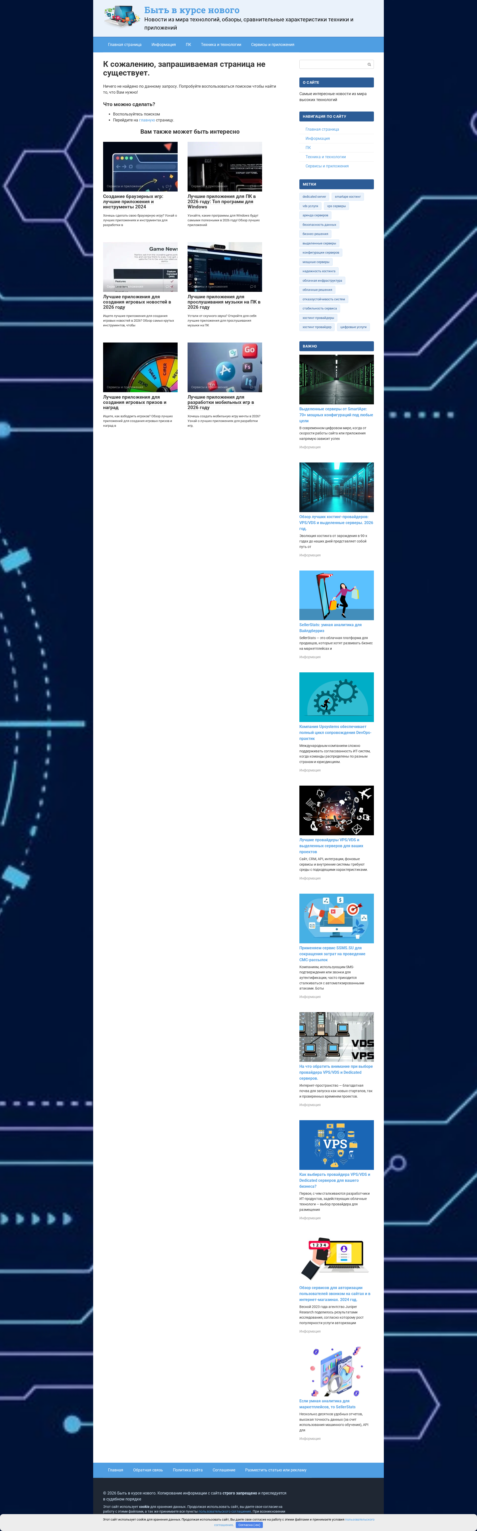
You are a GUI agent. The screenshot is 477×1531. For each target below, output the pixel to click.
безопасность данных (319, 225)
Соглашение (224, 1470)
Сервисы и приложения (272, 44)
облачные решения (317, 290)
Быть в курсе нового (191, 10)
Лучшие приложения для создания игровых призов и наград (134, 402)
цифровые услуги (353, 327)
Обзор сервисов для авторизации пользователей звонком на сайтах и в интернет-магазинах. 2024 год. (334, 1293)
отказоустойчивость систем (324, 299)
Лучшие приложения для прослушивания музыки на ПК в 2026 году (224, 302)
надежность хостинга (319, 271)
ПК (188, 44)
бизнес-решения (315, 234)
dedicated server (314, 196)
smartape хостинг (348, 196)
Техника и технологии (221, 44)
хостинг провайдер (317, 327)
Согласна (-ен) (249, 1525)
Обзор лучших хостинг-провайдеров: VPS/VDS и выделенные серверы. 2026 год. (336, 522)
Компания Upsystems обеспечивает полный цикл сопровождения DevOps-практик (335, 732)
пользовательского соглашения (225, 1511)
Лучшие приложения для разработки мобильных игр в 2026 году (221, 402)
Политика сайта (188, 1470)
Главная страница (125, 44)
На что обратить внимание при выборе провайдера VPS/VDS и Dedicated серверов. (336, 1072)
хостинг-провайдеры (318, 318)
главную (147, 120)
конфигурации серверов (321, 252)
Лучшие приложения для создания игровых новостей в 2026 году (137, 302)
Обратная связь (148, 1470)
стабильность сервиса (320, 308)
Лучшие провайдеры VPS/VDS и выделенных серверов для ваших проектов (331, 846)
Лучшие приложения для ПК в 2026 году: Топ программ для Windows (222, 201)
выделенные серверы (319, 243)
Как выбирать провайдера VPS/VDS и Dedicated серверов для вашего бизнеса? (334, 1180)
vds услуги (310, 206)
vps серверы (336, 206)
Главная (115, 1470)
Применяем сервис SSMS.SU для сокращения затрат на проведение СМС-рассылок (332, 954)
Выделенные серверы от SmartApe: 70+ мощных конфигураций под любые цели (336, 415)
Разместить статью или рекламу (276, 1470)
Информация (164, 44)
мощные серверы (316, 262)
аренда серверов (315, 215)
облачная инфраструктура (322, 280)
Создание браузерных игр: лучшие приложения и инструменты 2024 (133, 201)
